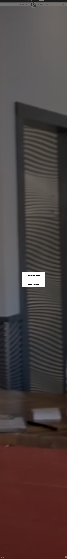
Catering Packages (33, 284)
